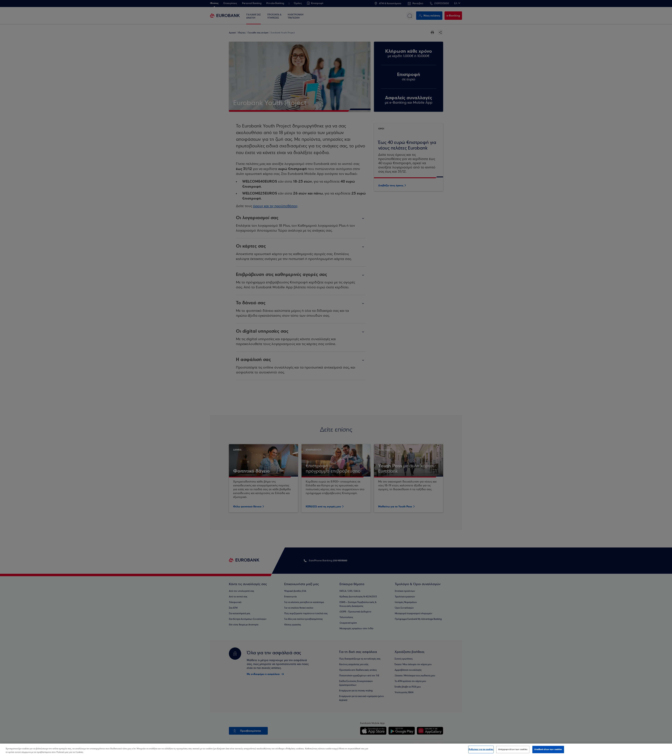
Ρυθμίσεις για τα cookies (481, 749)
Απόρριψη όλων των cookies (512, 749)
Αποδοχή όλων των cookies (548, 749)
